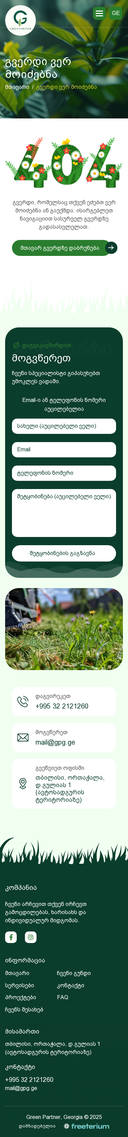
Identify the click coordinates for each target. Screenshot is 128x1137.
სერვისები (19, 985)
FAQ (62, 997)
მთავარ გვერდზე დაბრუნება (59, 248)
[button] (99, 13)
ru (116, 39)
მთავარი (17, 87)
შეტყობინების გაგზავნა (62, 553)
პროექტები (20, 997)
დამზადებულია (37, 1125)
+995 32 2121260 (61, 706)
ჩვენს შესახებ (24, 1009)
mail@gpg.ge (55, 742)
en (116, 26)
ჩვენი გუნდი (74, 973)
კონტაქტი (70, 985)
